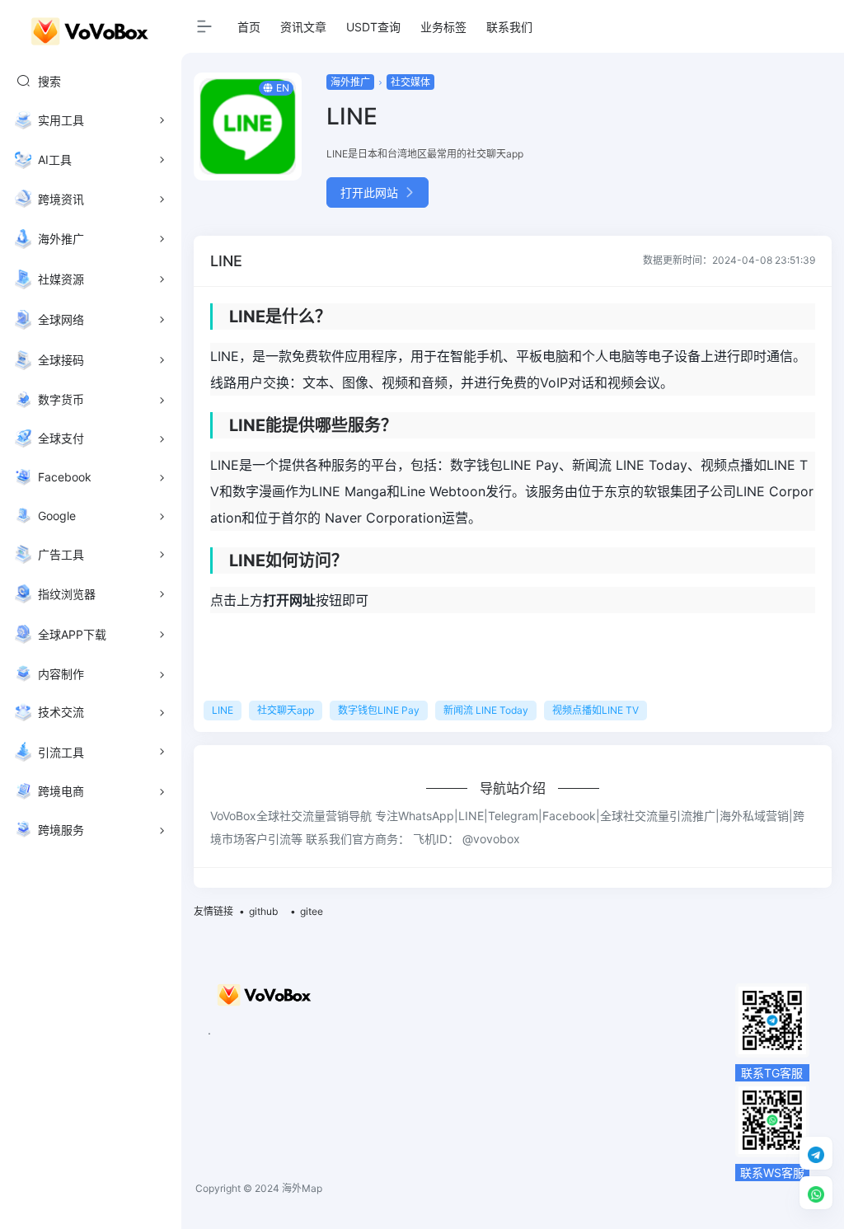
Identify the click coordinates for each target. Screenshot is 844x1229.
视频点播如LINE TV (595, 710)
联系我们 (509, 27)
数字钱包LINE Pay (379, 710)
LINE (222, 710)
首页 (248, 27)
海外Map (302, 1188)
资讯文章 (303, 27)
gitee (311, 911)
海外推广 (350, 82)
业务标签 (443, 27)
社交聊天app (285, 710)
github (263, 911)
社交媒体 (410, 82)
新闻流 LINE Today (485, 710)
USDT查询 (373, 27)
